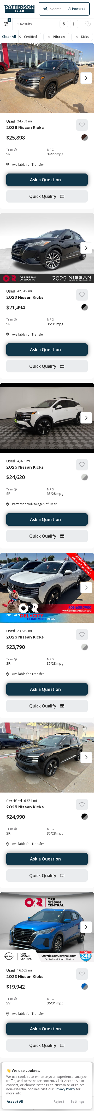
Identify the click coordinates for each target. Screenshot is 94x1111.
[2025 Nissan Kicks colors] (84, 477)
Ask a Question (45, 180)
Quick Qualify (43, 196)
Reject (59, 1101)
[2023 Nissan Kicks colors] (84, 307)
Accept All (15, 1101)
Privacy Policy (65, 1089)
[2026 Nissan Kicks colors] (84, 137)
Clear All (9, 36)
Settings (77, 1101)
